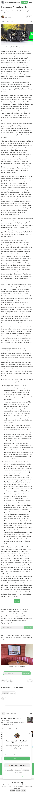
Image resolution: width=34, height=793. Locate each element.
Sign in (30, 2)
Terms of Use (26, 769)
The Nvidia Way (9, 78)
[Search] (31, 713)
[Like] (3, 21)
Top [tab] (3, 713)
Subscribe (24, 2)
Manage (12, 790)
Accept (23, 790)
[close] (29, 733)
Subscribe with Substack (18, 765)
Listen (30, 17)
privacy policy (17, 788)
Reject (18, 790)
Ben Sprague (8, 16)
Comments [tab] (5, 693)
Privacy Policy (18, 772)
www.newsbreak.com (19, 666)
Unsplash (25, 47)
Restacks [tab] (12, 693)
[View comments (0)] (7, 21)
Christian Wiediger (16, 47)
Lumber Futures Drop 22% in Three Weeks (11, 719)
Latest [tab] (7, 713)
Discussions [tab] (14, 713)
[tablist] (8, 693)
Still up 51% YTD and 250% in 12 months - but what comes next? (13, 723)
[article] (17, 723)
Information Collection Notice (22, 770)
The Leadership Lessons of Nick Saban (16, 75)
